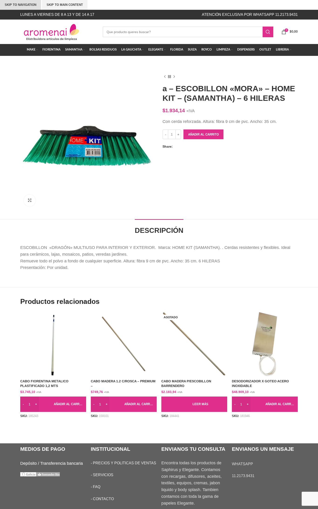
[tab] (159, 228)
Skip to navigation (20, 5)
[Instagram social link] (142, 14)
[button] (53, 404)
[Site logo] (58, 31)
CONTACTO (103, 499)
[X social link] (180, 146)
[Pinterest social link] (185, 146)
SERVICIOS (103, 475)
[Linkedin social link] (190, 146)
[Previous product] (164, 77)
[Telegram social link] (194, 146)
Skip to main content (65, 5)
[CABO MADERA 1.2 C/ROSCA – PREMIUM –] (124, 344)
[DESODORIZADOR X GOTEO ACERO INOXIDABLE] (265, 344)
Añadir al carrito (203, 134)
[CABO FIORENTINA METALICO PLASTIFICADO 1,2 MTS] (53, 344)
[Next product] (174, 77)
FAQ (96, 487)
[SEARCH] (268, 32)
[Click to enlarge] (29, 200)
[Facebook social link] (176, 146)
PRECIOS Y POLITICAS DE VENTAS (124, 463)
